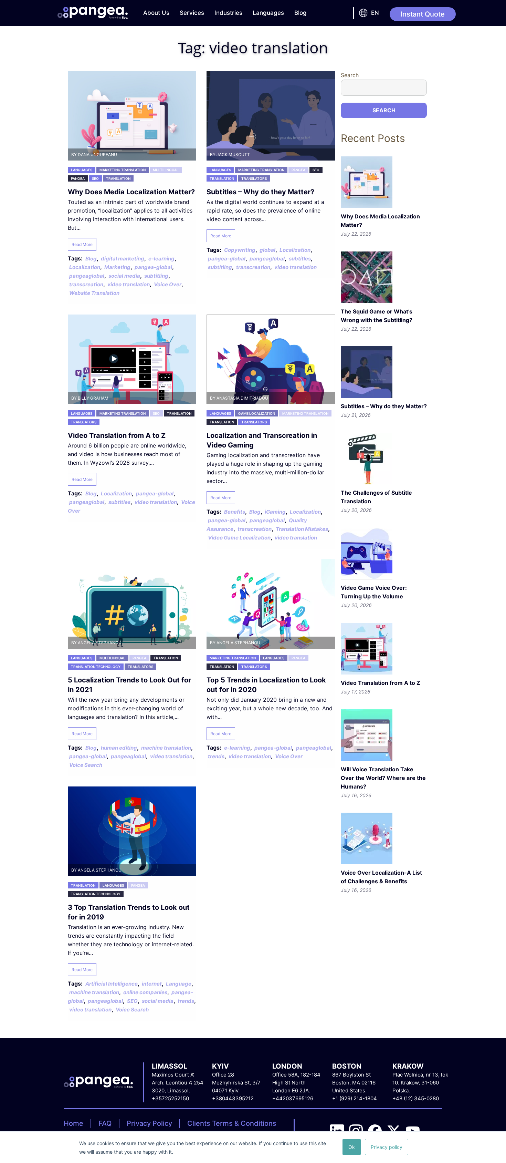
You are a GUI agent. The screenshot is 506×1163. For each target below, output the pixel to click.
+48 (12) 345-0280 (415, 1098)
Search (350, 75)
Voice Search (85, 765)
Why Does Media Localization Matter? (131, 192)
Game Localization (256, 413)
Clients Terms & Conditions (231, 1123)
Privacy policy (386, 1147)
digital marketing (122, 258)
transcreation (86, 284)
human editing (119, 747)
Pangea (78, 178)
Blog (300, 12)
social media (124, 275)
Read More (82, 244)
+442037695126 (292, 1098)
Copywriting (239, 250)
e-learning (161, 258)
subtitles (300, 258)
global (267, 250)
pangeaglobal (86, 275)
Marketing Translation (122, 170)
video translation (128, 284)
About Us (156, 12)
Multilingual (166, 170)
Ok (351, 1147)
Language (178, 983)
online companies (145, 992)
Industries (228, 12)
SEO (95, 178)
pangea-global (153, 267)
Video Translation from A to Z (117, 435)
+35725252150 (170, 1098)
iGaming (275, 511)
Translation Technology (95, 667)
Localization (84, 267)
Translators (254, 178)
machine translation (166, 747)
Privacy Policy (149, 1123)
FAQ (105, 1123)
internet (152, 983)
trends (216, 756)
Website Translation (94, 293)
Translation (118, 178)
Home (73, 1123)
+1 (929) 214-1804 (354, 1098)
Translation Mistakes (302, 529)
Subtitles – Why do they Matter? (260, 192)
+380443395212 (233, 1098)
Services (192, 12)
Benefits (234, 511)
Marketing (117, 267)
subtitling (156, 275)
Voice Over (167, 284)
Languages (268, 12)
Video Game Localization (239, 537)
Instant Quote (423, 14)
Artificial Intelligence (111, 983)
